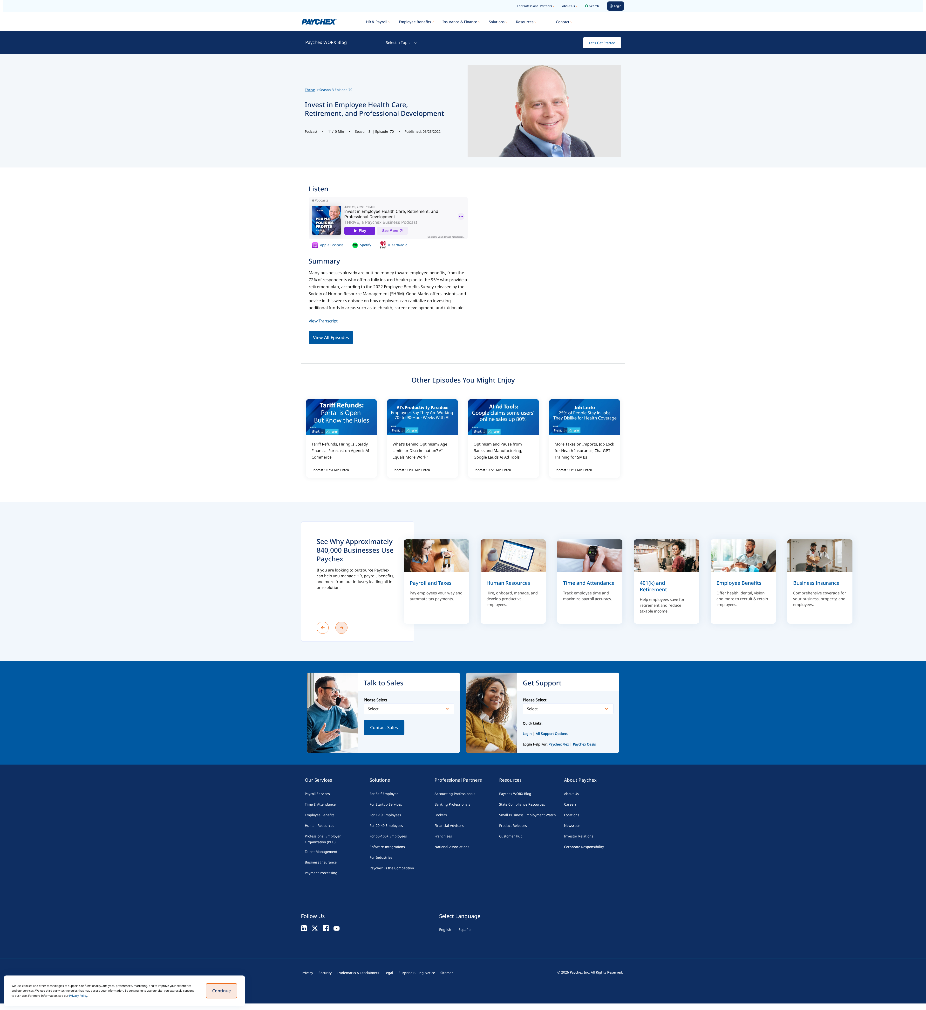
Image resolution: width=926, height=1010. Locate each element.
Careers (570, 804)
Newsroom (572, 825)
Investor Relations (578, 836)
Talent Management (321, 851)
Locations (571, 815)
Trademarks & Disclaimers (358, 972)
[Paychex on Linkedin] (304, 928)
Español (465, 929)
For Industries (381, 857)
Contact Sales (384, 727)
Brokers (441, 815)
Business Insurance (321, 862)
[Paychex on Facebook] (326, 928)
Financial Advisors (449, 825)
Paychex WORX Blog (326, 42)
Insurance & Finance (460, 21)
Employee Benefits (415, 21)
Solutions (496, 21)
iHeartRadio (397, 245)
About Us (568, 6)
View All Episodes (331, 337)
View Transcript (323, 321)
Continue (221, 991)
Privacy (307, 972)
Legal (388, 972)
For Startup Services (386, 804)
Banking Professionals (452, 804)
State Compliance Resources (522, 804)
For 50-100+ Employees (388, 836)
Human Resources (319, 825)
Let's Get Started (602, 43)
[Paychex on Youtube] (337, 928)
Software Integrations (387, 846)
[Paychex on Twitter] (315, 928)
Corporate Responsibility (584, 846)
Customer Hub (511, 836)
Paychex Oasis (584, 744)
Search (594, 6)
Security (325, 972)
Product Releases (513, 825)
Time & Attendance (320, 804)
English (445, 929)
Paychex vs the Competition (392, 868)
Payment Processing (321, 873)
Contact (562, 21)
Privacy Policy (78, 996)
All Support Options (552, 733)
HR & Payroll (376, 21)
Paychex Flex (559, 744)
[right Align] (341, 628)
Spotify (365, 245)
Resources (524, 21)
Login (527, 733)
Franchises (443, 836)
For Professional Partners (534, 6)
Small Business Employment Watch (527, 815)
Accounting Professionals (455, 793)
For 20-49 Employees (386, 825)
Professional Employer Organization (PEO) (323, 839)
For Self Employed (384, 793)
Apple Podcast (331, 245)
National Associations (452, 846)
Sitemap (447, 972)
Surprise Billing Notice (417, 972)
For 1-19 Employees (385, 815)
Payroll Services (317, 793)
